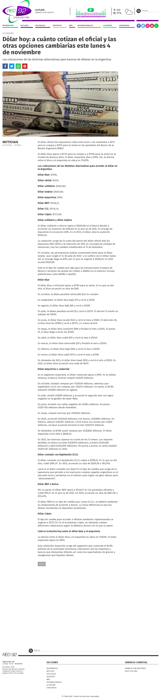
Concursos (124, 25)
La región (107, 25)
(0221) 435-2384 (131, 671)
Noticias (24, 25)
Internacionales (85, 25)
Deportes (57, 25)
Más (71, 25)
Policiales (40, 25)
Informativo (8, 25)
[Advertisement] (60, 587)
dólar (41, 564)
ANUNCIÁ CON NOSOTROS (135, 668)
